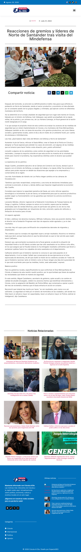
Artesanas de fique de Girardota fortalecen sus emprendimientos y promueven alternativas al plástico (21, 362)
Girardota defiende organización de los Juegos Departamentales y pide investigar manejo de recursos (59, 458)
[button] (74, 10)
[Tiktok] (73, 2)
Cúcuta (33, 21)
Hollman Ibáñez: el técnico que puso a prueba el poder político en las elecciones (59, 426)
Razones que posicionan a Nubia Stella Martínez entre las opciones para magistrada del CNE (21, 426)
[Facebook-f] (67, 2)
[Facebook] (7, 508)
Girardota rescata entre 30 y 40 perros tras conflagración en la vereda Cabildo (22, 394)
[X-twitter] (70, 2)
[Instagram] (76, 2)
